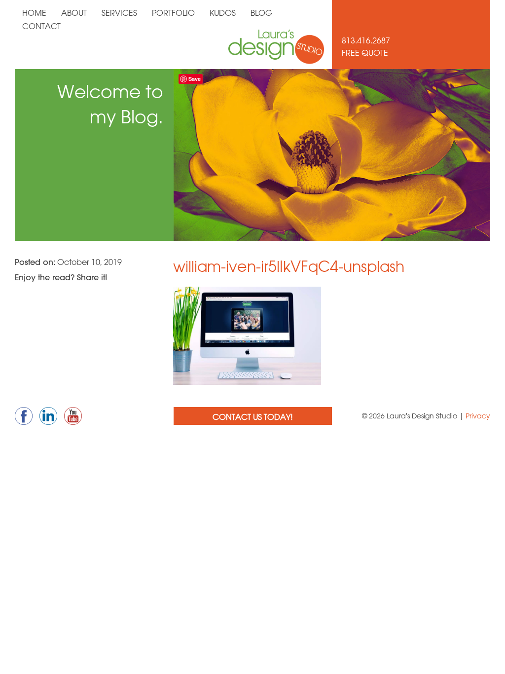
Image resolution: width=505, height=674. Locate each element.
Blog (261, 13)
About (74, 13)
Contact (41, 26)
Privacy (478, 416)
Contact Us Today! (253, 417)
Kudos (223, 13)
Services (119, 13)
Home (34, 13)
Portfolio (173, 13)
